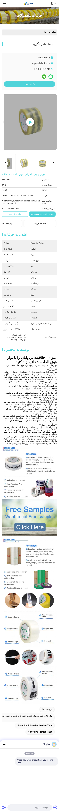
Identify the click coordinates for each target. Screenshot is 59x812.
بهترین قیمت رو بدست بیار (42, 214)
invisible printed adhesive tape (35, 725)
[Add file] (55, 807)
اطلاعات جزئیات (40, 224)
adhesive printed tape (40, 732)
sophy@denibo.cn (41, 63)
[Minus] (4, 744)
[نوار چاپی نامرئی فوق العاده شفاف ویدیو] (30, 122)
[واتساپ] (50, 76)
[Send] (4, 807)
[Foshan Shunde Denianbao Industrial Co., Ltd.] (28, 3)
